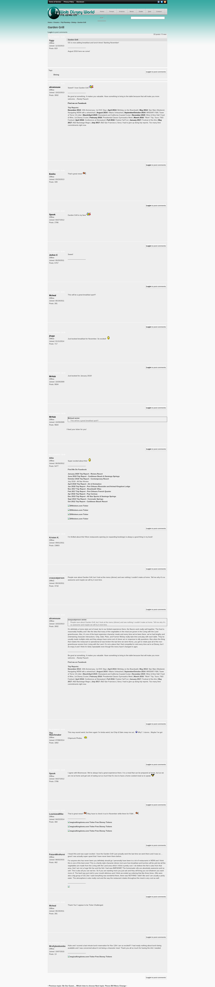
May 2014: (144, 110)
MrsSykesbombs (57, 946)
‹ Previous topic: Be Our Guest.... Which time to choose (71, 986)
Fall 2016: (111, 120)
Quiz (149, 11)
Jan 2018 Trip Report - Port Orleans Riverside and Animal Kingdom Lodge (99, 486)
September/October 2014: (135, 113)
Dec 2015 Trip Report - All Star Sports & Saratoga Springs (92, 496)
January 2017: (136, 120)
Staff (101, 18)
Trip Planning (65, 22)
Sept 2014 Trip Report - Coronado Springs (85, 499)
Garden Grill (82, 22)
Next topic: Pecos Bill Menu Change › (111, 986)
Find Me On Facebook (77, 469)
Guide (141, 11)
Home (102, 11)
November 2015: (139, 115)
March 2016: (139, 118)
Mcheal (52, 295)
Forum (111, 11)
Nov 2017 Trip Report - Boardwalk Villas (84, 489)
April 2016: (79, 120)
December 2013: (74, 110)
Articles (122, 11)
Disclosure (80, 2)
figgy (51, 40)
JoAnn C (53, 255)
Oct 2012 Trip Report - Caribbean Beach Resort (88, 501)
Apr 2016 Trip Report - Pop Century (82, 494)
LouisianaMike (56, 814)
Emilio (52, 174)
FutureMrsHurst (57, 854)
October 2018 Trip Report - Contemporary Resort (88, 479)
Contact (159, 11)
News (132, 11)
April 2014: (112, 110)
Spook (52, 214)
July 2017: (96, 123)
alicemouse (54, 87)
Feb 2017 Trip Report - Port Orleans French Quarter (89, 491)
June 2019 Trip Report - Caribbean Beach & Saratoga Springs (94, 476)
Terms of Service (55, 2)
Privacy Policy (69, 2)
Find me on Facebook (77, 103)
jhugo (52, 336)
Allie (51, 458)
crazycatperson (56, 578)
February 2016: (96, 118)
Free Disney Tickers (103, 822)
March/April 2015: (90, 115)
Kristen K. (54, 537)
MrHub (52, 376)
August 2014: (102, 113)
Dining (73, 22)
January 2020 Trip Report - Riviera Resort (85, 474)
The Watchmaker (55, 734)
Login (50, 32)
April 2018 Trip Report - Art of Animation (85, 484)
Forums (56, 22)
